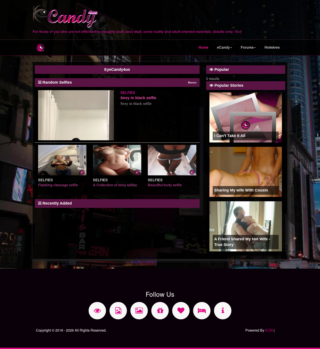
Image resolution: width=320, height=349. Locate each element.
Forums (247, 47)
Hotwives (272, 47)
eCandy (223, 47)
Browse (192, 82)
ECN (269, 330)
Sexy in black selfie (138, 98)
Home (203, 47)
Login (279, 330)
